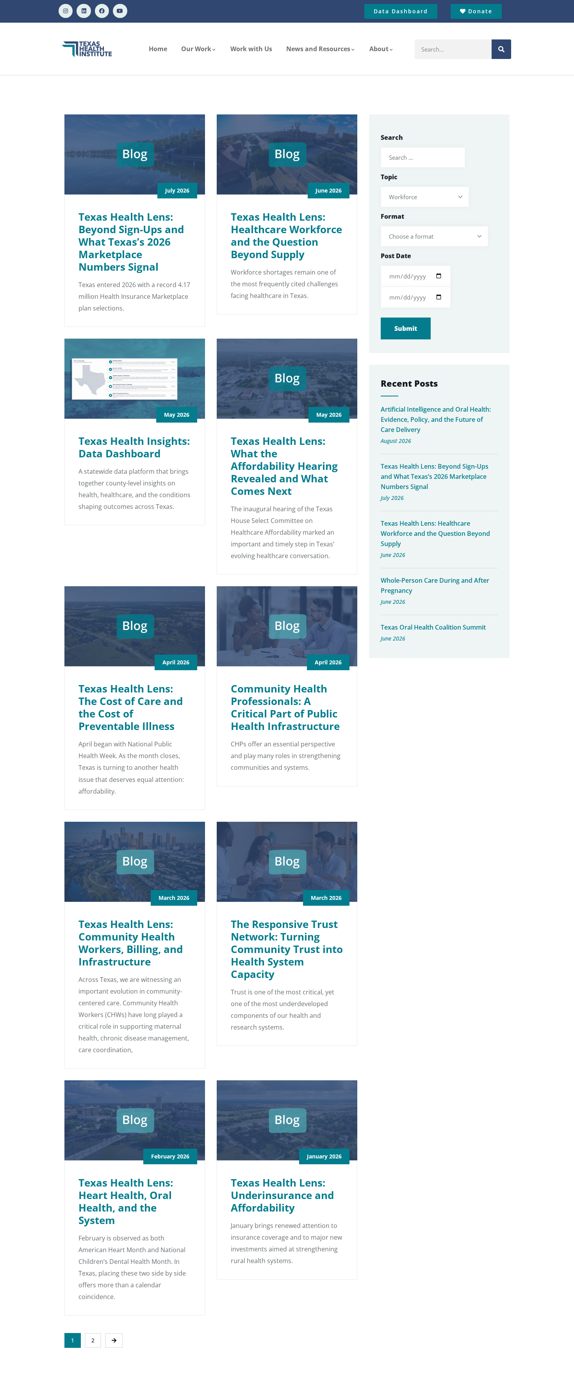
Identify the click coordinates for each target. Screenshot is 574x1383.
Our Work (196, 49)
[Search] (501, 49)
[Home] (87, 49)
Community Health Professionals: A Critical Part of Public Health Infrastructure (285, 707)
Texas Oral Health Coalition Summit (433, 627)
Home (158, 49)
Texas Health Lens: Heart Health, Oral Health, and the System (125, 1201)
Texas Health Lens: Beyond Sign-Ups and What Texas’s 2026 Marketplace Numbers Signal (131, 242)
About (379, 49)
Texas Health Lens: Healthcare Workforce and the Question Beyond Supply (286, 235)
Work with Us (251, 49)
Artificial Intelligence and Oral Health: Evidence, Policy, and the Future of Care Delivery (436, 419)
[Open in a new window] (66, 11)
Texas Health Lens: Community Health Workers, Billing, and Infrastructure (130, 943)
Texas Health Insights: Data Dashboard (134, 447)
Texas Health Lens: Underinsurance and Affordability (282, 1195)
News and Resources (318, 49)
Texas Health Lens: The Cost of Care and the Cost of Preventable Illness (130, 707)
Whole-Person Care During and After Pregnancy (435, 585)
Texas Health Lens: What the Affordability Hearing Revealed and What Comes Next (284, 466)
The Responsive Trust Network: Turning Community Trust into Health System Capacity (287, 949)
